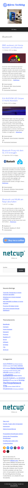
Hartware (6, 327)
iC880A (19, 370)
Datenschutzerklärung (9, 429)
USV (19, 386)
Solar (15, 380)
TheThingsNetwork (12, 382)
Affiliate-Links (14, 460)
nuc (15, 378)
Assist (14, 363)
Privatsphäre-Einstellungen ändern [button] (13, 434)
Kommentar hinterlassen (10, 90)
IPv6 (19, 372)
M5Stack (15, 375)
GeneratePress (14, 485)
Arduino (9, 364)
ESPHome (12, 189)
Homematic (15, 370)
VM (13, 388)
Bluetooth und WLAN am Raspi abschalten (12, 200)
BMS (11, 86)
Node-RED (6, 378)
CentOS (5, 365)
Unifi (17, 386)
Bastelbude (6, 324)
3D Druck (5, 350)
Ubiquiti (14, 386)
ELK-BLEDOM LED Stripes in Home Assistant (13, 99)
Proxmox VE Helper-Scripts (11, 306)
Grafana (8, 368)
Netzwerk (6, 332)
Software (5, 342)
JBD (9, 88)
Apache (5, 363)
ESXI (12, 365)
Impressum (6, 426)
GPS (4, 368)
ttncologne (9, 386)
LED (3, 140)
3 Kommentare (8, 230)
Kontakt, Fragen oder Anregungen (13, 424)
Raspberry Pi (7, 226)
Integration (5, 88)
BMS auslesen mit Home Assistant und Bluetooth (12, 46)
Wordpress (16, 388)
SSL (17, 380)
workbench (20, 388)
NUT (17, 378)
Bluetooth (6, 86)
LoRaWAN (8, 375)
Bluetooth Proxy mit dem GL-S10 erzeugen (12, 151)
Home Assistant (8, 84)
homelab (10, 370)
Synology (5, 344)
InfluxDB (5, 372)
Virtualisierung (7, 389)
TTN (4, 347)
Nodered (12, 378)
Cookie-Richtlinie (8, 443)
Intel (15, 372)
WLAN (18, 228)
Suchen (5, 267)
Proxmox (5, 334)
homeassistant (6, 370)
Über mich (6, 421)
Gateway (20, 365)
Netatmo (20, 375)
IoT (17, 372)
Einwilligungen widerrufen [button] (10, 441)
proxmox (22, 378)
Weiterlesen (16, 80)
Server (5, 339)
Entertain (9, 365)
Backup (16, 363)
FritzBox (15, 365)
